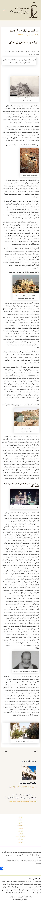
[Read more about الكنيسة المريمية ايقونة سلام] (29, 773)
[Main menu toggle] (4, 10)
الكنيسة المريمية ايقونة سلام (27, 783)
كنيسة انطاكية (26, 787)
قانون (20, 822)
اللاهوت (20, 834)
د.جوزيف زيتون (22, 8)
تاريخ (20, 817)
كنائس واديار (33, 787)
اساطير (21, 842)
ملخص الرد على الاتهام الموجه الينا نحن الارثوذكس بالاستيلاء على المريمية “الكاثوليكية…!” (20, 796)
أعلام (20, 820)
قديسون (20, 828)
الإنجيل (21, 831)
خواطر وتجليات (20, 836)
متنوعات (20, 839)
